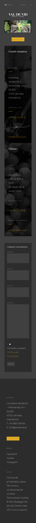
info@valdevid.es (17, 137)
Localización (18, 39)
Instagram (12, 462)
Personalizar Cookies (18, 497)
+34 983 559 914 (17, 423)
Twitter (10, 458)
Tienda (22, 4)
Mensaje (10, 302)
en (31, 4)
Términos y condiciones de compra (15, 489)
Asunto (10, 285)
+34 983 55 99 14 (16, 117)
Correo (10, 268)
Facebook (12, 454)
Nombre (10, 252)
